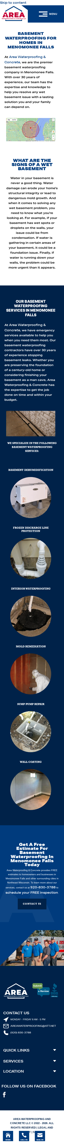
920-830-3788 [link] (43, 887)
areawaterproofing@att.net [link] (33, 1025)
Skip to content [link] (13, 2)
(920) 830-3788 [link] (20, 1032)
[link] (14, 13)
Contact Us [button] (32, 904)
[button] (4, 1096)
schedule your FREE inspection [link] (31, 892)
